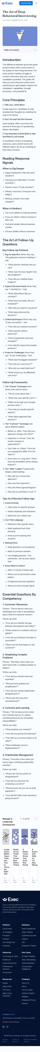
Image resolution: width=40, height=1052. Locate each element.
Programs (6, 935)
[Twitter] (7, 1027)
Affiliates (25, 997)
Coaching (6, 946)
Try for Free (26, 3)
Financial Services (10, 963)
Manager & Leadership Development (9, 822)
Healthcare (7, 960)
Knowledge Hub (9, 942)
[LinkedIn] (4, 1027)
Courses (6, 939)
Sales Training (27, 932)
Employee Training (29, 946)
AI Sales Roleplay (28, 956)
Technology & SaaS (10, 956)
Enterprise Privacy (29, 1000)
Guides (5, 983)
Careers (25, 1003)
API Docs (6, 990)
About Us (25, 983)
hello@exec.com (8, 1014)
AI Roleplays (7, 932)
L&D (23, 942)
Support (25, 939)
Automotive (7, 972)
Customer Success (29, 935)
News (24, 986)
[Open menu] (36, 3)
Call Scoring (7, 929)
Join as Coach (27, 990)
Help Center (7, 986)
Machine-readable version (30, 1040)
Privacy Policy (5, 1040)
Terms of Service (15, 1040)
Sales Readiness (28, 963)
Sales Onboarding (28, 960)
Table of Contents (11, 50)
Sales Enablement (29, 929)
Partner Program (28, 993)
